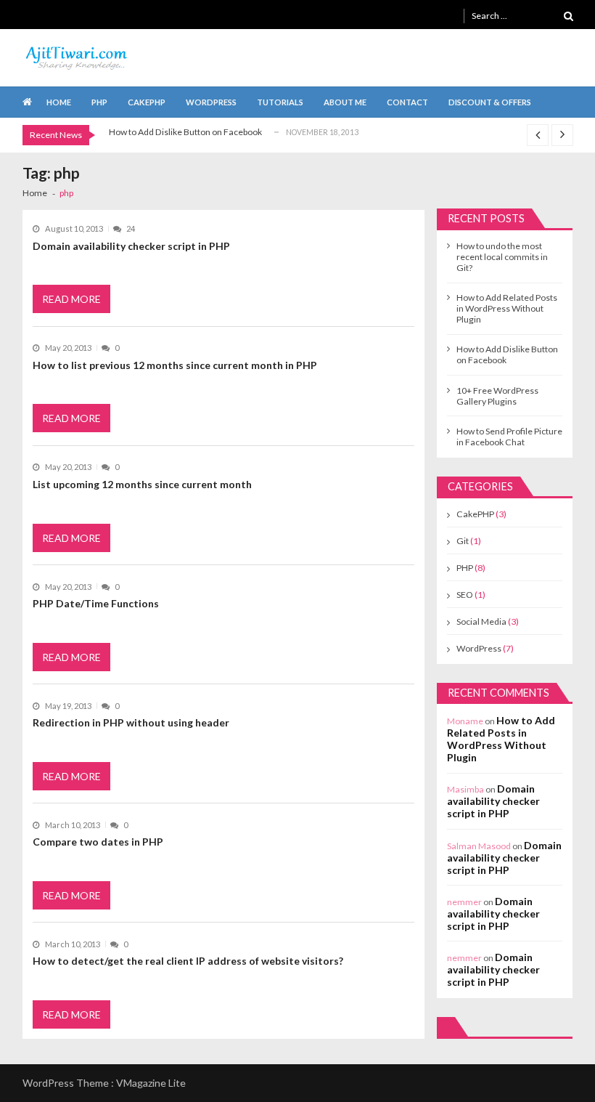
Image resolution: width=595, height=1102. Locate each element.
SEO (464, 594)
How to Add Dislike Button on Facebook (185, 131)
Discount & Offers (489, 102)
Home (58, 102)
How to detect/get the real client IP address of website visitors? (188, 961)
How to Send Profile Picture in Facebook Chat (509, 436)
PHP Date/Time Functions (96, 603)
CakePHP (146, 102)
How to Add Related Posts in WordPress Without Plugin (506, 308)
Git (462, 540)
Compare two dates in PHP (98, 841)
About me (345, 102)
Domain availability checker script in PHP (131, 246)
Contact (407, 102)
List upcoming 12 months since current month (142, 484)
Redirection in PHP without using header (131, 722)
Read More (71, 299)
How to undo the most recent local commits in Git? (502, 256)
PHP (99, 102)
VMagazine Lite (151, 1083)
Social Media (481, 621)
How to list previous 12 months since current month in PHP (175, 365)
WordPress (211, 102)
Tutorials (280, 102)
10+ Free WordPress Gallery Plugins (497, 396)
